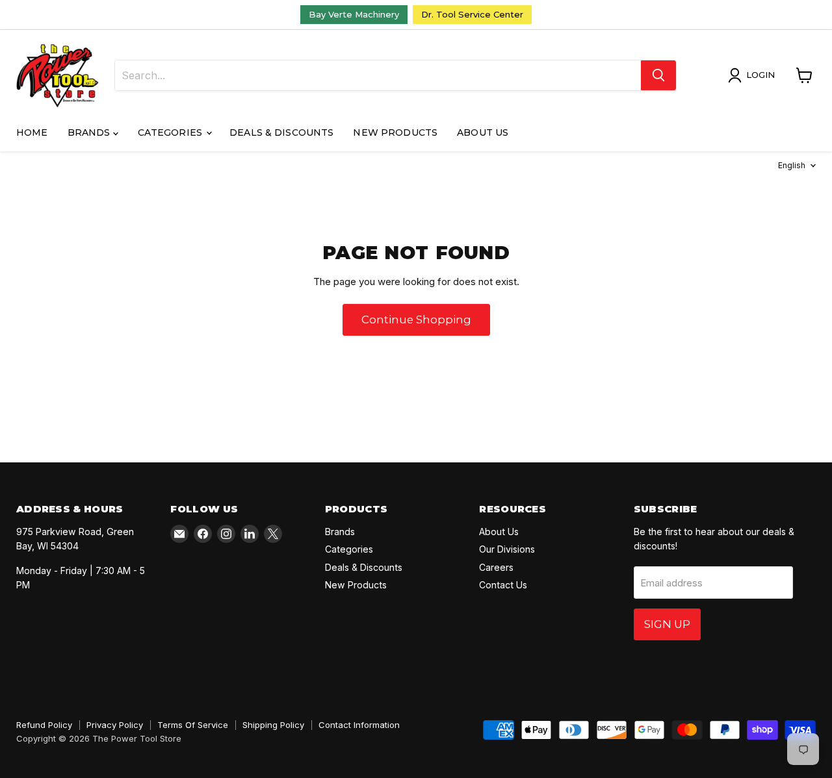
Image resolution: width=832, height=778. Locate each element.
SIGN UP (667, 624)
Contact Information (359, 725)
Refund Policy (44, 725)
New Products (395, 132)
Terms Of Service (192, 725)
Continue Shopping (416, 319)
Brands (90, 132)
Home (32, 132)
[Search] (658, 75)
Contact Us (503, 584)
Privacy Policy (114, 725)
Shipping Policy (273, 725)
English (791, 165)
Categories (171, 132)
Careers (496, 567)
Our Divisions (507, 549)
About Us (482, 132)
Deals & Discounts (281, 132)
